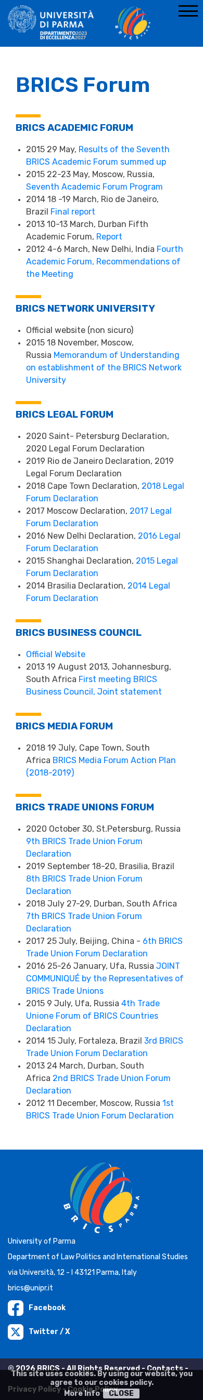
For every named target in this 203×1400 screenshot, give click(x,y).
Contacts (165, 1368)
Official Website (56, 654)
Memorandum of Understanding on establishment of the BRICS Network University (104, 367)
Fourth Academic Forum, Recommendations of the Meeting (104, 261)
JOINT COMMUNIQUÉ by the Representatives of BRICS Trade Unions (105, 978)
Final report (72, 212)
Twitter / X (49, 1331)
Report (109, 237)
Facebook (47, 1307)
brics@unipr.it (30, 1288)
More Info (82, 1393)
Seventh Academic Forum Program (94, 187)
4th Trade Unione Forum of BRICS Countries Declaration (93, 1015)
